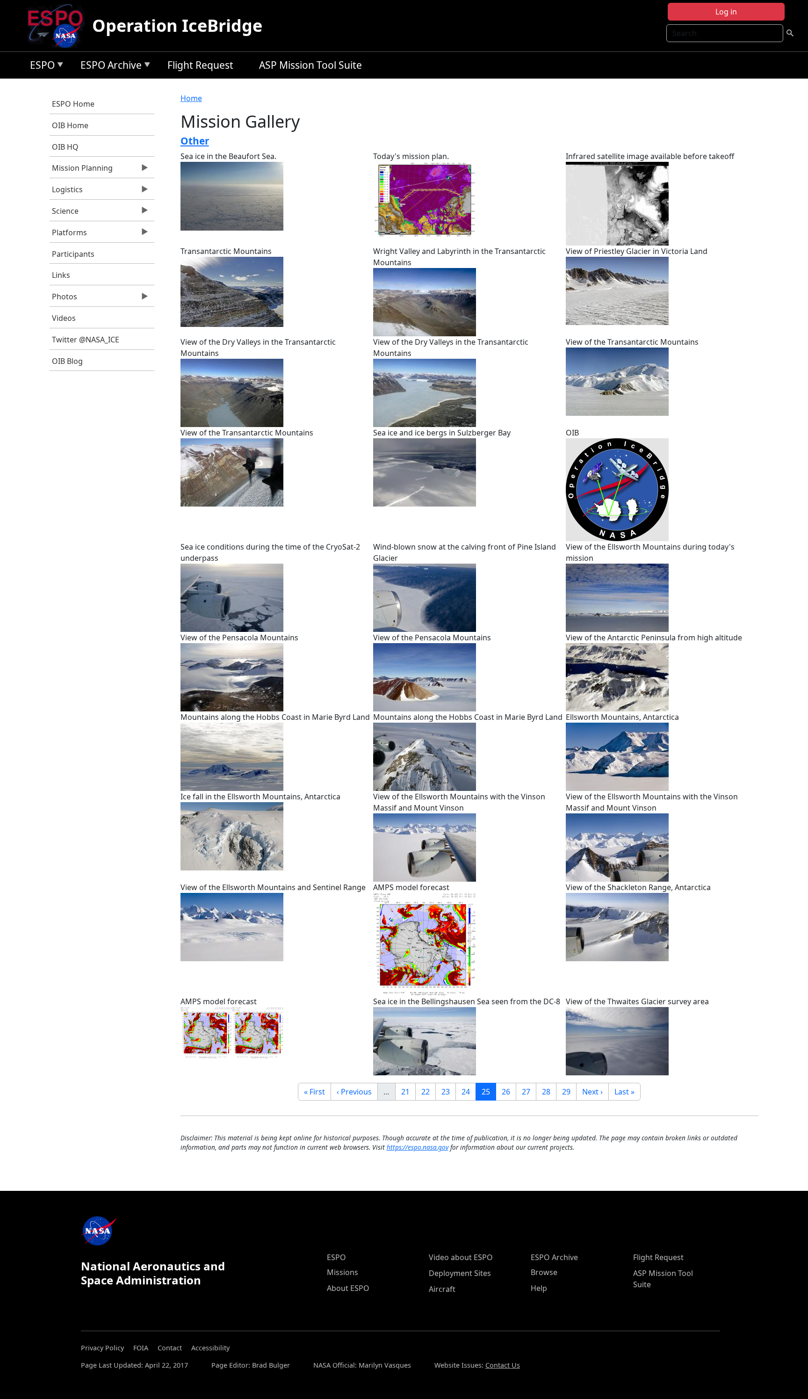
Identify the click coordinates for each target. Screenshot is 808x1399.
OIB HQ (65, 147)
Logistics (66, 191)
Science (64, 213)
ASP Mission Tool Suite (310, 65)
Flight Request (200, 65)
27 (528, 1091)
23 (448, 1091)
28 (548, 1091)
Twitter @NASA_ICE (85, 339)
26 (508, 1091)
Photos (63, 298)
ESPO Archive (109, 66)
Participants (73, 254)
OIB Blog (67, 361)
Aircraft (442, 1289)
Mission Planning (81, 170)
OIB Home (70, 125)
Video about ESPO (461, 1257)
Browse (544, 1272)
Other (194, 140)
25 (488, 1091)
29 (569, 1091)
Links (61, 275)
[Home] (59, 25)
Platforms (68, 234)
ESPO (40, 66)
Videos (64, 318)
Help (539, 1288)
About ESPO (348, 1288)
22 (428, 1091)
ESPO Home (73, 104)
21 (408, 1091)
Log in (726, 12)
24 (468, 1091)
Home (191, 98)
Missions (342, 1272)
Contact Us (502, 1365)
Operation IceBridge (177, 25)
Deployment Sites (460, 1273)
